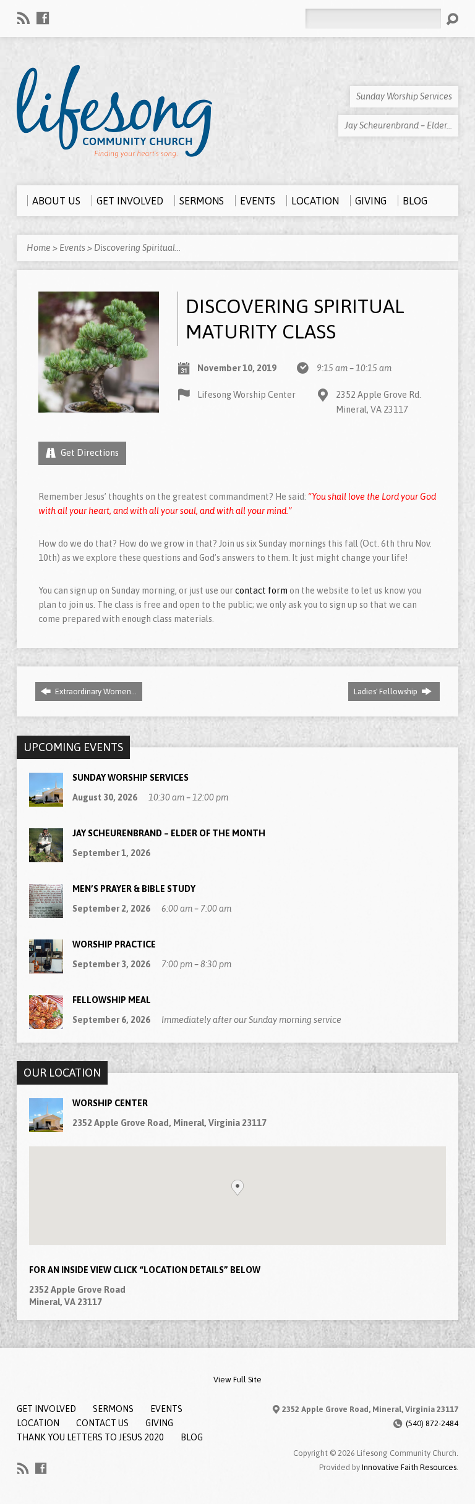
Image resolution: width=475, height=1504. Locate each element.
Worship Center (110, 1103)
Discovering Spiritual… (137, 248)
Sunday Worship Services (130, 778)
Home (39, 248)
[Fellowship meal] (46, 1023)
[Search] (452, 19)
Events (72, 248)
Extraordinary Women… (95, 691)
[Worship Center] (46, 1125)
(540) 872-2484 (432, 1423)
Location (38, 1423)
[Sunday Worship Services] (46, 800)
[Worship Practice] (46, 967)
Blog (192, 1437)
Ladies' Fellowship (386, 691)
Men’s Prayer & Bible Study (133, 889)
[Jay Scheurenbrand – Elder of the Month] (46, 856)
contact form (261, 590)
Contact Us (102, 1423)
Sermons (113, 1409)
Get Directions (89, 453)
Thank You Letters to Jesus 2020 (90, 1437)
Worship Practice (114, 944)
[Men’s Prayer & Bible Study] (46, 912)
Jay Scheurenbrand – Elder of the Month (168, 833)
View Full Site (237, 1379)
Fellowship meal (111, 1000)
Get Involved (46, 1409)
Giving (159, 1423)
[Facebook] (42, 18)
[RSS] (23, 18)
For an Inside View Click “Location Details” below (144, 1270)
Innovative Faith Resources (409, 1467)
